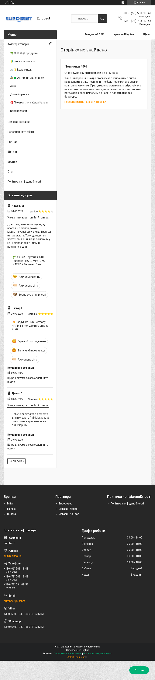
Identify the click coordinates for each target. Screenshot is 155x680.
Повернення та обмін (21, 131)
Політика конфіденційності (24, 181)
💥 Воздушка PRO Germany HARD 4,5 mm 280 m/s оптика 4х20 (30, 325)
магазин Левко (68, 508)
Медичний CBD (94, 34)
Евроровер (65, 503)
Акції (13, 86)
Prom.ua (95, 646)
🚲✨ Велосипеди (21, 69)
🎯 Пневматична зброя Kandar (29, 102)
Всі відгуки (15, 460)
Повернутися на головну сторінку (85, 101)
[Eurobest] (19, 18)
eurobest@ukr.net (14, 600)
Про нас (12, 141)
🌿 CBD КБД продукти (24, 53)
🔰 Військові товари (22, 61)
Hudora (11, 513)
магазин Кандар (69, 513)
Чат (142, 670)
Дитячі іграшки (19, 94)
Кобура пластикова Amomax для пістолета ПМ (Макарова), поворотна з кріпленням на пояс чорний (31, 420)
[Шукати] (102, 18)
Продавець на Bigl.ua (77, 650)
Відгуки (12, 151)
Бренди (12, 161)
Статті (11, 171)
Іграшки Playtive (123, 34)
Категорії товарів (18, 44)
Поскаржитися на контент (68, 653)
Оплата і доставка (19, 121)
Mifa (10, 503)
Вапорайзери (18, 110)
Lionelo (11, 508)
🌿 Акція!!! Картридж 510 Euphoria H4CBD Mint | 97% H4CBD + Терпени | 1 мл (29, 261)
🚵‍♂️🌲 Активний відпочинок (27, 77)
